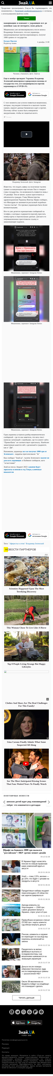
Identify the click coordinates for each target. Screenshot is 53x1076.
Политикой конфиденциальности (28, 11)
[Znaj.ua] (26, 3)
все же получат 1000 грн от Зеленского (25, 452)
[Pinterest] (41, 1011)
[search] (3, 3)
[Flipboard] (35, 1011)
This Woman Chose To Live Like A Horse (26, 627)
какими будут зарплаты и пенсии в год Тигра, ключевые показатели (23, 469)
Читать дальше (26, 997)
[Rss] (11, 1011)
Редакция (5, 1048)
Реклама (5, 1044)
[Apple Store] (18, 1022)
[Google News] (29, 1011)
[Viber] (23, 1011)
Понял (26, 18)
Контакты (5, 1052)
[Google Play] (34, 1022)
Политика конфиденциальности (14, 1040)
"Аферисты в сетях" (17, 543)
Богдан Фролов (10, 41)
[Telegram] (17, 1011)
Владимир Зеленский (35, 543)
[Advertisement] (26, 353)
